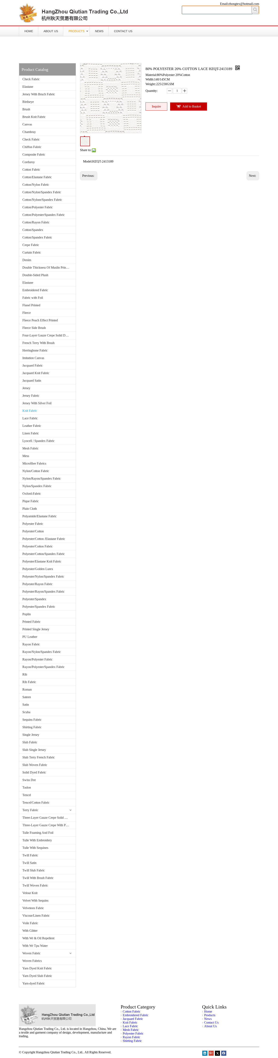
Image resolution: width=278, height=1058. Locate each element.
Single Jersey (30, 734)
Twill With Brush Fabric (38, 878)
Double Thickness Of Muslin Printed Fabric (49, 267)
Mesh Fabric (30, 448)
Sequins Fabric (32, 719)
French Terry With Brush (38, 343)
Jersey (26, 388)
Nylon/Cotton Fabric (35, 471)
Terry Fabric (30, 810)
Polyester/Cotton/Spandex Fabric (43, 554)
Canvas (27, 124)
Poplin (26, 614)
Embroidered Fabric (35, 290)
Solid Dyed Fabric (34, 772)
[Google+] (211, 1053)
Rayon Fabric (31, 644)
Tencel (26, 795)
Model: (87, 161)
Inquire (156, 106)
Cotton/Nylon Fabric (35, 184)
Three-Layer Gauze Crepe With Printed (47, 825)
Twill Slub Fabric (33, 870)
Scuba (26, 712)
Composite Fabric (33, 154)
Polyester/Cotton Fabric (37, 546)
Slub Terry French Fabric (38, 757)
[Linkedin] (204, 1053)
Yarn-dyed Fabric (33, 983)
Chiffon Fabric (31, 147)
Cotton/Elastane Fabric (37, 177)
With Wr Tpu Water (35, 945)
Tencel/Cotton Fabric (35, 802)
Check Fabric (31, 79)
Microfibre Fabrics (34, 463)
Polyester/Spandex (34, 599)
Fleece (26, 312)
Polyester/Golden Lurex (37, 569)
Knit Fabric (29, 410)
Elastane (27, 86)
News (99, 31)
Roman (27, 689)
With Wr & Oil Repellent (38, 938)
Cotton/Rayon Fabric (35, 222)
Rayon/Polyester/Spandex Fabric (43, 667)
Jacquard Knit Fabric (35, 373)
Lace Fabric (30, 418)
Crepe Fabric (30, 245)
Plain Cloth (29, 508)
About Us (51, 31)
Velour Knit (29, 893)
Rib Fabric (29, 682)
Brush (26, 109)
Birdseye (28, 101)
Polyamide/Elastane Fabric (39, 516)
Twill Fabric (30, 855)
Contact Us (123, 31)
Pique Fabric (30, 501)
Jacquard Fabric (32, 365)
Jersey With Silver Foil (36, 403)
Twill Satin (29, 863)
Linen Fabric (30, 433)
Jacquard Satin (31, 380)
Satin (25, 704)
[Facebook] (223, 1053)
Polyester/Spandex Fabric (38, 606)
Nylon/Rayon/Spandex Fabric (41, 478)
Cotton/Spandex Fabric (37, 237)
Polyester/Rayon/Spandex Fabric (43, 591)
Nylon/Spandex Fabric (36, 486)
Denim (26, 260)
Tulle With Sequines (35, 847)
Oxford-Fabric (31, 493)
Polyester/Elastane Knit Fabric (41, 561)
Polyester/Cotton (33, 531)
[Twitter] (217, 1053)
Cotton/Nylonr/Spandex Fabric (42, 199)
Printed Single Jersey (35, 629)
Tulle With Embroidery (37, 840)
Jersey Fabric (30, 395)
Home (28, 31)
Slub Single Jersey (34, 749)
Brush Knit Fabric (34, 117)
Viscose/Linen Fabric (36, 915)
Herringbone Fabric (35, 350)
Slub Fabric (29, 742)
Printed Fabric (31, 621)
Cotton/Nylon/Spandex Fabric (41, 192)
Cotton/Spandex (32, 230)
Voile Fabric (30, 923)
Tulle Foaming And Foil (37, 832)
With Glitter (29, 930)
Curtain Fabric (31, 252)
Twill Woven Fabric (35, 885)
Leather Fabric (31, 425)
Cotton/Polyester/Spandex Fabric (43, 214)
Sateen (26, 697)
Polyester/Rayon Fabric (37, 584)
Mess (25, 456)
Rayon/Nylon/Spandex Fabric (41, 652)
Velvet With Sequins (35, 900)
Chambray (29, 132)
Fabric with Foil (32, 297)
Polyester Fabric (32, 523)
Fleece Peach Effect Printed (40, 320)
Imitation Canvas (33, 358)
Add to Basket (191, 106)
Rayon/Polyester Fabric (37, 659)
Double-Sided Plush (35, 275)
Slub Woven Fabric (34, 765)
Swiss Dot (29, 780)
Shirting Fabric (32, 727)
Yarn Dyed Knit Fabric (37, 968)
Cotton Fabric (31, 169)
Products (76, 31)
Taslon (26, 787)
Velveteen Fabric (33, 908)
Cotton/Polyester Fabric (37, 207)
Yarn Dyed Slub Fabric (37, 976)
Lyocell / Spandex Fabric (38, 441)
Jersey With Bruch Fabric (38, 94)
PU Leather (29, 636)
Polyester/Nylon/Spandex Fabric (43, 576)
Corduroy (28, 162)
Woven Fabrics (32, 960)
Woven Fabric (31, 953)
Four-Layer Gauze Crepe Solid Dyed (46, 335)
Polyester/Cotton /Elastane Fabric (43, 539)
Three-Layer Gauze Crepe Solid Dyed (47, 817)
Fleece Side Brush (34, 328)
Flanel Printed (31, 305)
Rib (24, 674)
